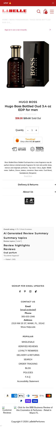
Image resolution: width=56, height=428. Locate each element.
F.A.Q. (28, 377)
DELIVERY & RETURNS (28, 355)
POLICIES (28, 372)
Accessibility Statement (28, 381)
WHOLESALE (28, 342)
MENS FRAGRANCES (19, 20)
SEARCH (28, 359)
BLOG (28, 368)
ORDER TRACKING (28, 364)
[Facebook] (20, 291)
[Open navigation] (52, 11)
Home (5, 20)
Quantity (20, 130)
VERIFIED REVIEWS (28, 346)
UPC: (21, 114)
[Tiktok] (36, 291)
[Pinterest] (25, 291)
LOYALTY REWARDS (28, 350)
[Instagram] (30, 291)
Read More (28, 176)
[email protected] (28, 309)
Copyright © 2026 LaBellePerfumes (28, 421)
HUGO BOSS (28, 102)
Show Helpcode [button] (28, 327)
